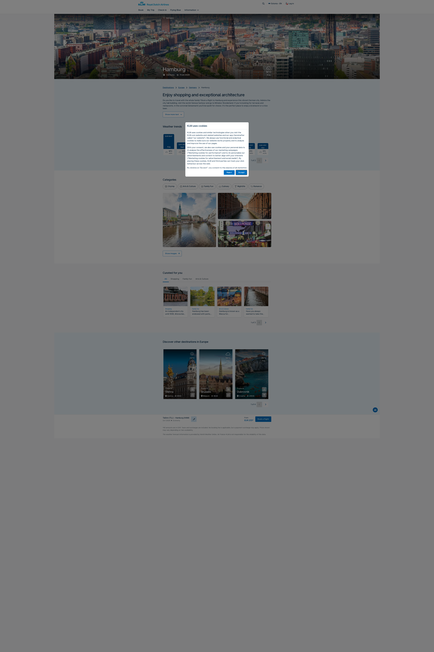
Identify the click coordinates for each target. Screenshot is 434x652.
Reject (229, 172)
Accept (241, 172)
